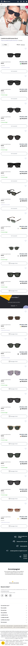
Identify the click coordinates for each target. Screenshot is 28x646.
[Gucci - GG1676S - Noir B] (14, 372)
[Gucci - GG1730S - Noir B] (14, 344)
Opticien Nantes (12, 641)
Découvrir (13, 305)
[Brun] (20, 437)
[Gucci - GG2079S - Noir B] (14, 109)
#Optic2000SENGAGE (8, 627)
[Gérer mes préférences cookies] (3, 643)
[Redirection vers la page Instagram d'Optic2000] (10, 595)
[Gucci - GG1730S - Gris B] (14, 246)
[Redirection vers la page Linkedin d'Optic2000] (6, 595)
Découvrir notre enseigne (14, 582)
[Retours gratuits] (17, 546)
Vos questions (4, 612)
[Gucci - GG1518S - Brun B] (14, 427)
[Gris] (18, 256)
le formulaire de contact (5, 591)
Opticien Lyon (22, 640)
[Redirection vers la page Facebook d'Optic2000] (2, 595)
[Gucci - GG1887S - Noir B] (14, 191)
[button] (14, 48)
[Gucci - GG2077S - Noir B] (14, 81)
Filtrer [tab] (5, 44)
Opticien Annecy (7, 644)
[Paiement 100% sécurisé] (14, 541)
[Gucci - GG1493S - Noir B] (14, 454)
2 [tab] (14, 581)
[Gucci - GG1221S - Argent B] (14, 219)
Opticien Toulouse (9, 640)
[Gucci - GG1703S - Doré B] (14, 317)
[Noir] (20, 91)
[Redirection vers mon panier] (26, 1)
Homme (7, 8)
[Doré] (20, 229)
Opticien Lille (17, 643)
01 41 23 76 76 (9, 589)
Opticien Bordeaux (16, 640)
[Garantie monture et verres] (21, 556)
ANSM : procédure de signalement (19, 627)
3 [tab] (15, 581)
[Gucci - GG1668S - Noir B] (14, 273)
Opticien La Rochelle (19, 644)
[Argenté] (18, 229)
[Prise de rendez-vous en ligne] (15, 537)
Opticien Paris (2, 640)
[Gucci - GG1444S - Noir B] (14, 481)
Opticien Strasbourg (18, 641)
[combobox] (14, 4)
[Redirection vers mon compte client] (23, 1)
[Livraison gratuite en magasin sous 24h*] (7, 551)
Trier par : (18, 44)
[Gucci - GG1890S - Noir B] (14, 136)
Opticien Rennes (11, 643)
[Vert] (20, 64)
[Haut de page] (25, 640)
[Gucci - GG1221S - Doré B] (14, 509)
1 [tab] (12, 581)
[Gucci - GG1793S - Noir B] (14, 164)
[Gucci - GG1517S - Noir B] (14, 399)
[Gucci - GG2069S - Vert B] (14, 54)
